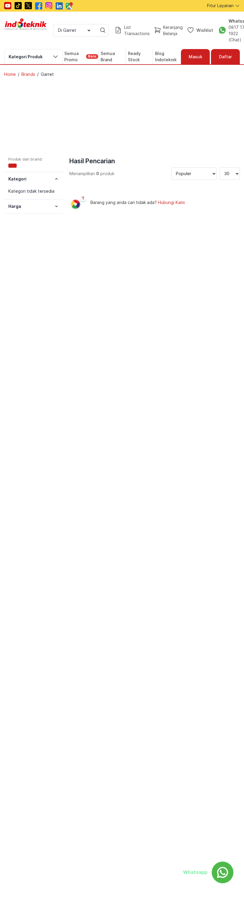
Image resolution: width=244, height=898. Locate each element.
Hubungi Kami (171, 202)
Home (10, 74)
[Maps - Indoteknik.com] (69, 6)
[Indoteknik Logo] (25, 30)
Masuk (195, 56)
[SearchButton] (103, 30)
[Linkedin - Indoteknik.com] (59, 6)
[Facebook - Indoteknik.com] (38, 6)
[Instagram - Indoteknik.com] (48, 5)
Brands (28, 74)
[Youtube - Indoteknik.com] (7, 5)
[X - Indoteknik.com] (28, 5)
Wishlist (204, 30)
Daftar (225, 56)
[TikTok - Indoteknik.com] (18, 5)
